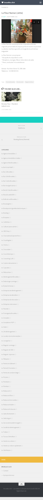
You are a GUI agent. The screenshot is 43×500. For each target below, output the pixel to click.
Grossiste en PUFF (8, 322)
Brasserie (6, 217)
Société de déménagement (11, 427)
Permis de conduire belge (10, 373)
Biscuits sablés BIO (8, 195)
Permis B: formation (9, 368)
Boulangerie (7, 204)
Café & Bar (6, 222)
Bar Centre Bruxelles (9, 181)
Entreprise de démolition (10, 295)
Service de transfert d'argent (11, 423)
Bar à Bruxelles (7, 172)
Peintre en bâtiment (9, 363)
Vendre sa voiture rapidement (12, 446)
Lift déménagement (9, 332)
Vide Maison (6, 450)
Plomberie (6, 382)
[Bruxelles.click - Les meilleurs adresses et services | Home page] (10, 2)
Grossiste (6, 318)
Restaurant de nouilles (10, 400)
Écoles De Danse (8, 286)
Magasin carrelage (8, 345)
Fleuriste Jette (20, 82)
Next (38, 22)
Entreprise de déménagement (12, 290)
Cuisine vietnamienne (9, 263)
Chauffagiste (7, 240)
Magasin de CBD (8, 350)
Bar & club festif (8, 167)
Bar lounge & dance (9, 186)
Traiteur (5, 432)
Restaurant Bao (8, 395)
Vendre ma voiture (8, 441)
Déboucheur (7, 272)
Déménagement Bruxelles (10, 277)
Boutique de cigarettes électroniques (14, 208)
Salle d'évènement (8, 414)
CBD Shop (6, 231)
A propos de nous (8, 475)
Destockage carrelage (10, 281)
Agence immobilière (9, 154)
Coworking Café (8, 259)
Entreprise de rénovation (10, 300)
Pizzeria (5, 377)
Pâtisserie (6, 359)
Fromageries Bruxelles (10, 313)
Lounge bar (6, 341)
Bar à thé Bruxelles (8, 176)
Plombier (6, 386)
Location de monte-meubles (11, 336)
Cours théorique (8, 254)
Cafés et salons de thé (9, 227)
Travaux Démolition (9, 437)
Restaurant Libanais (9, 409)
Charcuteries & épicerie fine (11, 236)
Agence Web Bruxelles (9, 163)
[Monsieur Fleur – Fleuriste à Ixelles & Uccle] (11, 96)
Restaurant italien (8, 405)
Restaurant (6, 391)
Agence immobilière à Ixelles (11, 158)
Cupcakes (6, 268)
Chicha (5, 245)
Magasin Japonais (8, 354)
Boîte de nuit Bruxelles (10, 199)
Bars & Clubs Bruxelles (10, 190)
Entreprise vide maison (10, 304)
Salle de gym (7, 418)
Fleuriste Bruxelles (10, 82)
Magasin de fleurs (29, 82)
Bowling (5, 213)
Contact (5, 471)
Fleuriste (5, 7)
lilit (4, 17)
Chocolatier (6, 249)
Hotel (4, 327)
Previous (34, 22)
